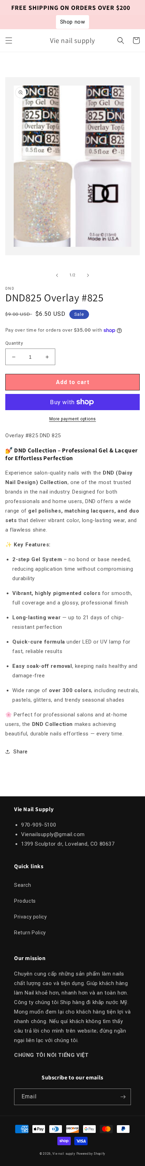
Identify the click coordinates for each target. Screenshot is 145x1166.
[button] (9, 40)
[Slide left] (57, 275)
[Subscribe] (123, 1097)
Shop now (72, 22)
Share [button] (20, 751)
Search (22, 885)
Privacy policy (30, 917)
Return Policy (30, 932)
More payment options (72, 418)
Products (25, 901)
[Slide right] (88, 275)
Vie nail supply (63, 1153)
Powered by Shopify (91, 1153)
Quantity (14, 343)
